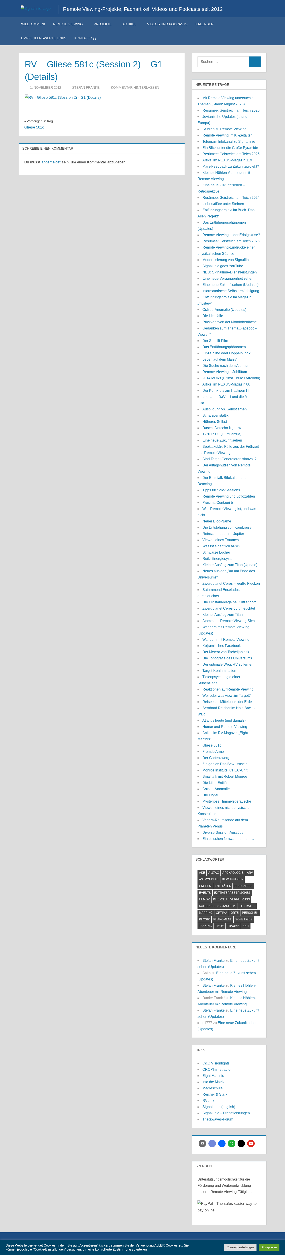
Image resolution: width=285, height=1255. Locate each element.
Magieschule (212, 1088)
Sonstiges (243, 919)
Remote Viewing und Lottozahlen (228, 496)
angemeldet (51, 162)
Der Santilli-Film (215, 341)
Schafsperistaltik (215, 415)
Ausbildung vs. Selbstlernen (224, 409)
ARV (250, 872)
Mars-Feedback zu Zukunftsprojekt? (230, 166)
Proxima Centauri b (217, 502)
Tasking (205, 926)
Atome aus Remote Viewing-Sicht (229, 621)
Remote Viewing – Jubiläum (224, 372)
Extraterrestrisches (232, 892)
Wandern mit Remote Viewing (225, 639)
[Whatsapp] (231, 1144)
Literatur (247, 906)
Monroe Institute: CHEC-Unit (224, 770)
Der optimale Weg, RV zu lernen (227, 664)
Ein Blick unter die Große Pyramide (230, 148)
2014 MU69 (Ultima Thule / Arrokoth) (231, 378)
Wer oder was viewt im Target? (226, 695)
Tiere (219, 926)
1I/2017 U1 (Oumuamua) (221, 434)
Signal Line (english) (218, 1107)
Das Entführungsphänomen (224, 347)
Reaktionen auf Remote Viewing (228, 689)
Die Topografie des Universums (227, 658)
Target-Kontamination (219, 671)
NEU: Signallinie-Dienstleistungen (229, 272)
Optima (221, 912)
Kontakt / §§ (85, 38)
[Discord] (212, 1144)
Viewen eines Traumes (220, 540)
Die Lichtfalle (212, 316)
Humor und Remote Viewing (224, 727)
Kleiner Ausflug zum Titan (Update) (229, 565)
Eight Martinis (213, 1076)
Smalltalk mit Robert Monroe (224, 776)
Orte (235, 912)
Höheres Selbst (214, 422)
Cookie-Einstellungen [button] (240, 1247)
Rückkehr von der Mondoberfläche (229, 322)
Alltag (213, 872)
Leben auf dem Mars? (219, 359)
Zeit (246, 926)
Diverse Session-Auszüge (223, 832)
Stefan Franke (86, 87)
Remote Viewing (68, 24)
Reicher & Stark (214, 1094)
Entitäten (223, 886)
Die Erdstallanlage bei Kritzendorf (229, 602)
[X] (241, 1144)
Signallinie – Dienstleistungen (226, 1113)
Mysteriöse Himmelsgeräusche (226, 801)
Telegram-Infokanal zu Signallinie (228, 141)
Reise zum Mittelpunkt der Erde (227, 702)
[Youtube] (251, 1144)
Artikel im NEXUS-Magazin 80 (226, 384)
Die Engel (210, 795)
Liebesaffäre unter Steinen (223, 204)
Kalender (204, 24)
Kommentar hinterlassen (135, 87)
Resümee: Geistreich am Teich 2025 (231, 154)
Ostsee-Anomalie (216, 789)
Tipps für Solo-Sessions (221, 490)
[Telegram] (222, 1144)
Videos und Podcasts (167, 24)
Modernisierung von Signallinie (227, 260)
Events (205, 892)
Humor (204, 899)
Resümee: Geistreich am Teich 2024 (231, 197)
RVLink (208, 1100)
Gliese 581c (211, 745)
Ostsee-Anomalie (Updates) (224, 309)
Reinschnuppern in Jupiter (223, 534)
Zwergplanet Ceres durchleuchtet (228, 608)
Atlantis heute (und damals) (224, 720)
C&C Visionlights (216, 1063)
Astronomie (209, 879)
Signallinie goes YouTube (222, 266)
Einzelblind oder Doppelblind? (226, 353)
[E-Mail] (202, 1144)
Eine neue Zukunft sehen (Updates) (230, 285)
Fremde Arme (213, 751)
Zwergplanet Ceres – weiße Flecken (231, 583)
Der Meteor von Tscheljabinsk (225, 652)
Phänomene (222, 919)
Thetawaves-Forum (217, 1119)
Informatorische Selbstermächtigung (230, 291)
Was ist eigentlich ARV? (221, 546)
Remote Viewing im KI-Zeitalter (227, 135)
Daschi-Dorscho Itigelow (221, 428)
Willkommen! (33, 24)
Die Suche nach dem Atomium (226, 365)
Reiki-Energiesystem (218, 558)
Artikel (129, 24)
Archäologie (233, 872)
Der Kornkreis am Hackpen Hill (226, 390)
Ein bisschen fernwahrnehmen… (228, 839)
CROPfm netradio (216, 1069)
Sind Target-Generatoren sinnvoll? (229, 459)
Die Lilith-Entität (215, 783)
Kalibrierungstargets (217, 906)
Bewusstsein (232, 879)
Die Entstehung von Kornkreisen (228, 527)
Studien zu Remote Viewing (224, 129)
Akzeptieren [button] (269, 1247)
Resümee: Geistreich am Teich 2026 (231, 110)
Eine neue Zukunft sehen (222, 440)
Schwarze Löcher (216, 552)
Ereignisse (243, 886)
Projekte (103, 24)
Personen (250, 912)
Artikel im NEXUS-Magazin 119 (227, 160)
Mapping (206, 912)
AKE (202, 872)
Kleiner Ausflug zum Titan (222, 614)
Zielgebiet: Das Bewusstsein (225, 764)
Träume (233, 926)
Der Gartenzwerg (215, 758)
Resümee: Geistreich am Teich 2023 (231, 241)
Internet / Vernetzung (231, 899)
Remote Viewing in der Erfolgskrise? (231, 235)
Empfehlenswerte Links (43, 38)
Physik (204, 919)
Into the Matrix (213, 1082)
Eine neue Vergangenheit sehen (227, 278)
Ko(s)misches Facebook (221, 646)
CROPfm (205, 886)
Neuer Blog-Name (216, 521)
